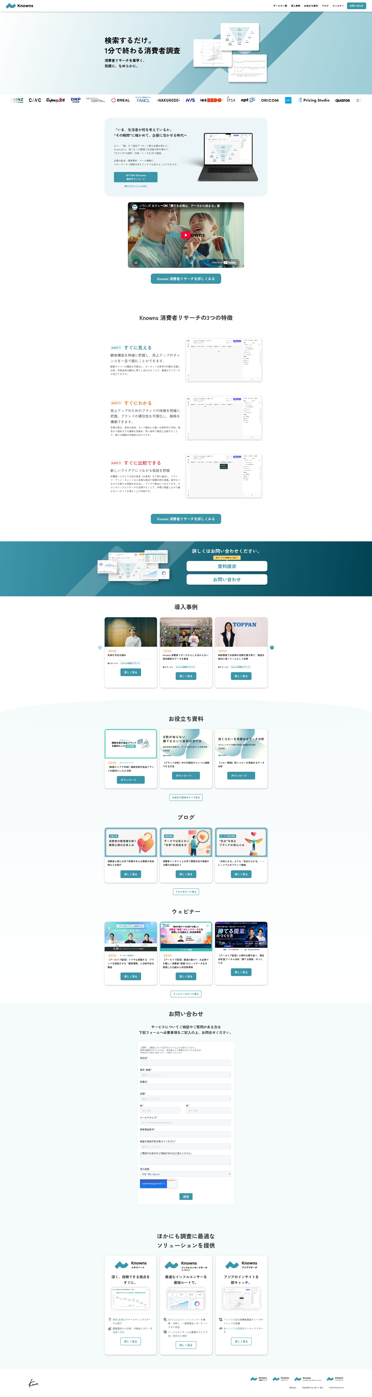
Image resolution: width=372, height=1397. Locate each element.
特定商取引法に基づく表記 (312, 1388)
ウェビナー (338, 5)
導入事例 (295, 5)
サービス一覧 (280, 5)
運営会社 (292, 1388)
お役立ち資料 (311, 5)
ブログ (325, 5)
